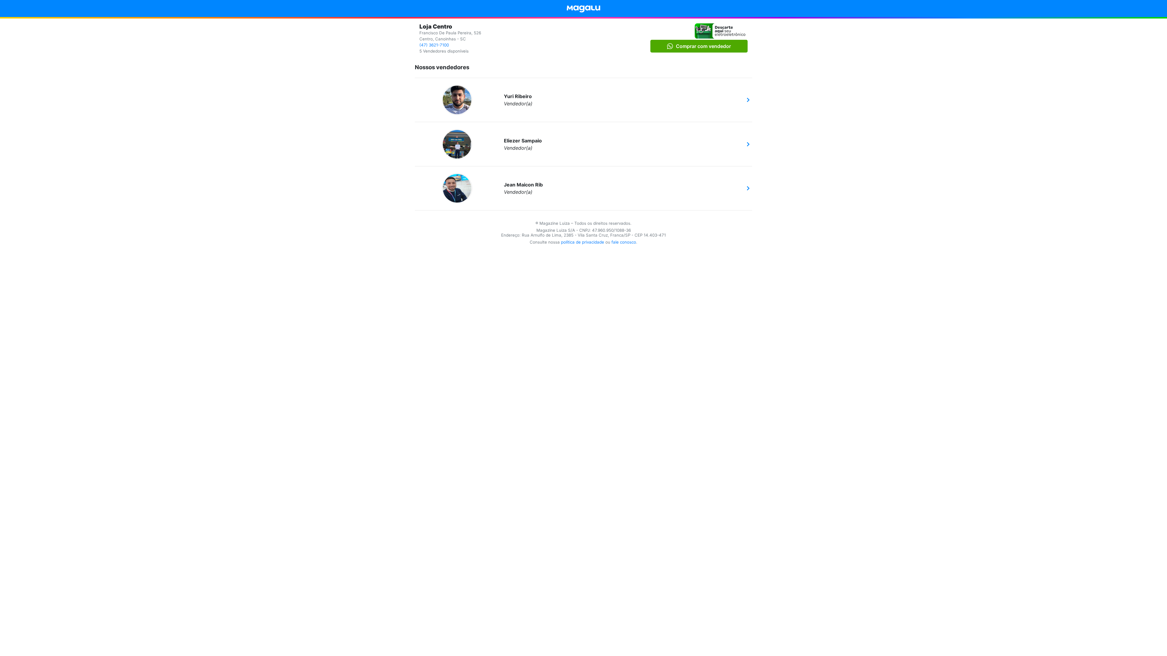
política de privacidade (582, 242)
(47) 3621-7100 (434, 45)
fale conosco (623, 242)
